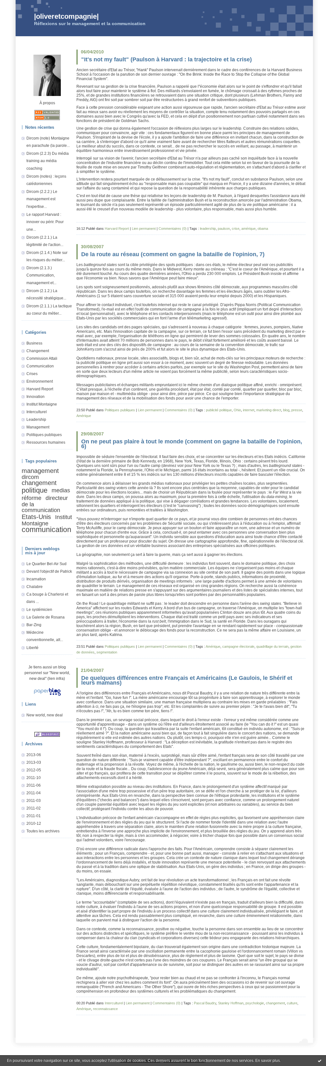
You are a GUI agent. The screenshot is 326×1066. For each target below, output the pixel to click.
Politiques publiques (44, 435)
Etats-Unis (36, 516)
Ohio (237, 410)
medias (61, 490)
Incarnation (36, 579)
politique (34, 490)
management (40, 470)
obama (263, 228)
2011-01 (33, 816)
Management (37, 427)
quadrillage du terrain (272, 646)
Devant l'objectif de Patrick (49, 571)
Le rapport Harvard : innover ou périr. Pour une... (45, 222)
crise (235, 228)
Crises (32, 374)
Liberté (32, 648)
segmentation (106, 652)
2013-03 (33, 762)
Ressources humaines (45, 442)
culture (292, 1003)
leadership (208, 228)
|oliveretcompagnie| (66, 16)
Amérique (83, 416)
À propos (47, 103)
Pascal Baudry (205, 1003)
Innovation (35, 396)
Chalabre (34, 586)
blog (286, 410)
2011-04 (33, 793)
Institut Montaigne (41, 404)
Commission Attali (41, 358)
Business (34, 343)
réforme (31, 498)
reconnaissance (105, 1009)
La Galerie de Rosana (45, 617)
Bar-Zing (33, 625)
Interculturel (36, 412)
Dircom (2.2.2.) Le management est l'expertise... (41, 199)
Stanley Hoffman (231, 1003)
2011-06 (33, 785)
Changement (37, 351)
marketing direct (268, 410)
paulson (224, 228)
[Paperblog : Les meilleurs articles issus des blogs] (47, 696)
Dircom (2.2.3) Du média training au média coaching (47, 161)
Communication (40, 366)
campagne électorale (238, 646)
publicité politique (219, 410)
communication (46, 530)
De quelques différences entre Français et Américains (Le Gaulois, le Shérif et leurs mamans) (186, 680)
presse (296, 410)
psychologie (254, 1003)
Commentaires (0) (173, 228)
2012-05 (33, 770)
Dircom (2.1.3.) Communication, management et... (41, 275)
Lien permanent (144, 228)
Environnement (39, 381)
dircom (30, 477)
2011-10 (33, 778)
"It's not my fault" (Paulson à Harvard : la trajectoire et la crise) (166, 59)
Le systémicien (39, 609)
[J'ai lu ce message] (319, 1060)
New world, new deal (44, 715)
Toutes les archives (43, 831)
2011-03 (33, 800)
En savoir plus (267, 1060)
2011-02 (33, 808)
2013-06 (33, 755)
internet (248, 410)
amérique (248, 228)
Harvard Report (39, 389)
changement (39, 482)
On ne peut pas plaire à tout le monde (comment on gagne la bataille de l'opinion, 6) (191, 443)
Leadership (36, 419)
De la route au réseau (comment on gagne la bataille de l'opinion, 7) (173, 254)
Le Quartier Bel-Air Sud (46, 564)
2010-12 (33, 823)
